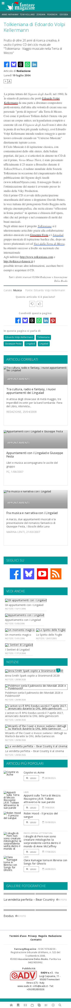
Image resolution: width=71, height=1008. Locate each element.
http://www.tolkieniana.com (36, 257)
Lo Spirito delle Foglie (49, 634)
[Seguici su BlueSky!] (29, 574)
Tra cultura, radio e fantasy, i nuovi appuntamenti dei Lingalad (31, 391)
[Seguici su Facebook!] (15, 574)
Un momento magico (18, 634)
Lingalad (58, 235)
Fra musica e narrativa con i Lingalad (32, 513)
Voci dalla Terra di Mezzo (49, 244)
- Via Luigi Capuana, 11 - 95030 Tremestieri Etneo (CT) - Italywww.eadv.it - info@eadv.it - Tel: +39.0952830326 (38, 981)
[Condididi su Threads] (20, 64)
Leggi (32, 778)
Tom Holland (27, 14)
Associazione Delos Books (33, 959)
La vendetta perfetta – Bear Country (29, 900)
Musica (17, 290)
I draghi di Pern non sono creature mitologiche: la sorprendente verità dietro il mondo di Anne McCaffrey (42, 841)
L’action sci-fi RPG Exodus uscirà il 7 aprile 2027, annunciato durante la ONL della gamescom (34, 714)
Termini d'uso (18, 936)
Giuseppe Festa (39, 235)
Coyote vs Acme (34, 772)
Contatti (36, 939)
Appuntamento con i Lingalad (23, 620)
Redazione (24, 71)
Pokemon (52, 14)
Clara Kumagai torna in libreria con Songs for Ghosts (45, 861)
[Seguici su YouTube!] (42, 574)
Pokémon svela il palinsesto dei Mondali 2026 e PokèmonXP (34, 694)
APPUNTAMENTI (18, 378)
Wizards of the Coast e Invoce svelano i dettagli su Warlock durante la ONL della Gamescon (36, 734)
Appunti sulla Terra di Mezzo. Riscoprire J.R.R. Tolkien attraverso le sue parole (42, 798)
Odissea (64, 14)
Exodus (9, 916)
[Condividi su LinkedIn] (34, 64)
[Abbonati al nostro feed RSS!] (56, 574)
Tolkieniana (45, 226)
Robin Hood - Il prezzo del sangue (41, 814)
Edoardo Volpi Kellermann (19, 337)
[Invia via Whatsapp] (27, 64)
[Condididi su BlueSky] (14, 64)
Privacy (32, 936)
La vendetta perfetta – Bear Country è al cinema (34, 751)
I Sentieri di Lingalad (17, 649)
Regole (42, 936)
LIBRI (26, 792)
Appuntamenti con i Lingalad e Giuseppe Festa (34, 454)
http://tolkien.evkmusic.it (18, 261)
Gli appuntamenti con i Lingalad (24, 605)
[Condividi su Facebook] (7, 64)
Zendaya (40, 14)
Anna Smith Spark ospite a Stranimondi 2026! (32, 675)
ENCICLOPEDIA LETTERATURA (38, 833)
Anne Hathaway (10, 14)
